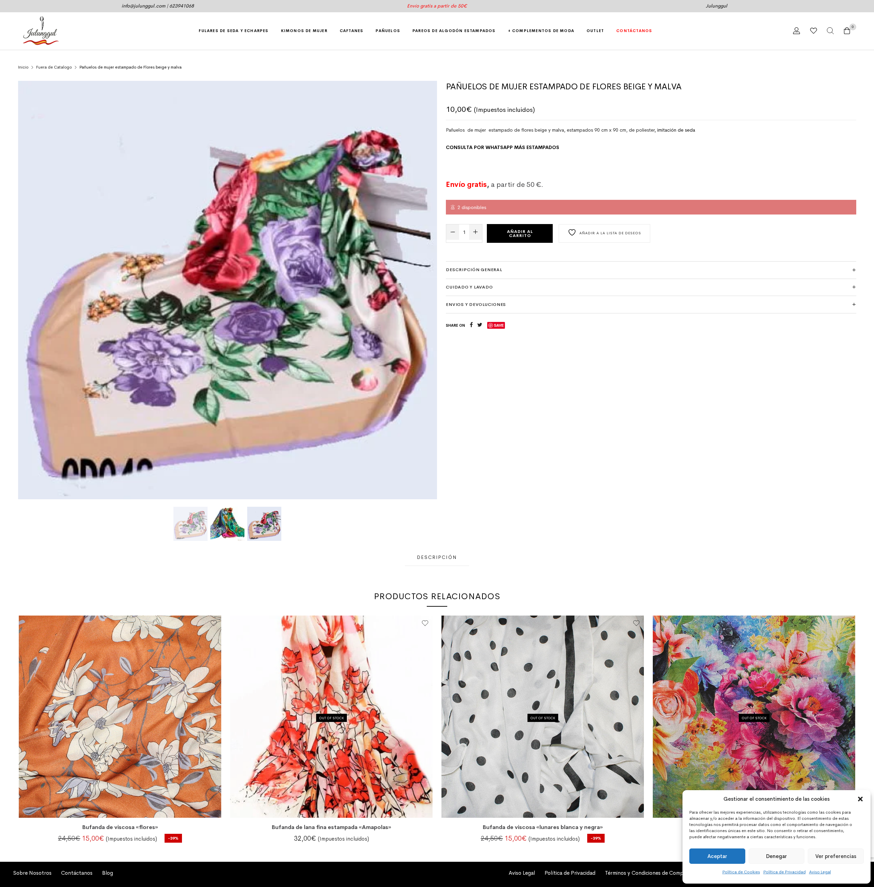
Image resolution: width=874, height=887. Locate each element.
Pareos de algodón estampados (454, 30)
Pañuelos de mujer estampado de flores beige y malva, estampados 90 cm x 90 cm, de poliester (550, 130)
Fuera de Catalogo (54, 67)
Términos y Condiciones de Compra (646, 873)
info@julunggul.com (143, 6)
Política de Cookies (741, 872)
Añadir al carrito (520, 233)
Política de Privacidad (784, 872)
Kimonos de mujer (304, 30)
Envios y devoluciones (476, 304)
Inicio (23, 67)
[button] (860, 799)
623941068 (181, 6)
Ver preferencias (835, 856)
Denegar (776, 856)
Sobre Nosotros (32, 873)
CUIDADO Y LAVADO (469, 287)
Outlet (595, 30)
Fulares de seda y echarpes (233, 30)
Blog (107, 873)
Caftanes (352, 30)
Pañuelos (388, 30)
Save (499, 325)
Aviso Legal (820, 872)
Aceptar (717, 856)
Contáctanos (634, 30)
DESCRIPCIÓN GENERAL (474, 269)
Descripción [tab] (437, 557)
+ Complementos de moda (541, 30)
